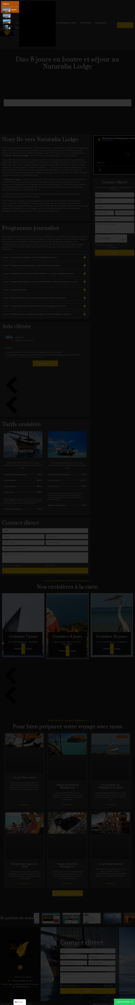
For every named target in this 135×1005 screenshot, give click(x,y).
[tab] (10, 10)
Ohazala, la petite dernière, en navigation (14, 27)
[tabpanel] (37, 24)
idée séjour (14, 15)
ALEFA (14, 10)
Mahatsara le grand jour (14, 21)
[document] (67, 502)
